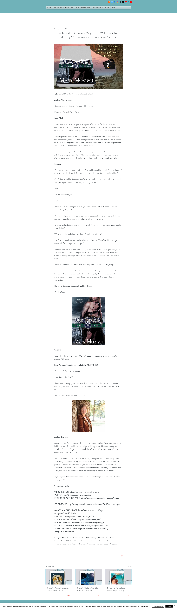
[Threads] (120, 2)
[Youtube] (126, 2)
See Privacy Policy (143, 606)
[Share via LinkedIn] (64, 550)
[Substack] (109, 2)
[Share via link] (69, 550)
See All (130, 566)
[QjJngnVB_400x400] (112, 2)
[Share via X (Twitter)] (60, 550)
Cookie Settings (158, 606)
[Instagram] (117, 2)
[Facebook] (115, 2)
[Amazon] (123, 2)
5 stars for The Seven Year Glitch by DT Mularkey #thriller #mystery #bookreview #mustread (88, 589)
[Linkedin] (129, 2)
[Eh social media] (131, 2)
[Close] (175, 606)
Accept (169, 606)
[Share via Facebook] (55, 550)
